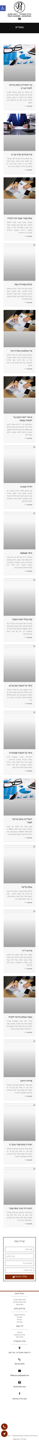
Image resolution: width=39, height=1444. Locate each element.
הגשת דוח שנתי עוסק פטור (20, 1208)
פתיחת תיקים (26, 1080)
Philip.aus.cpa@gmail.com (19, 1375)
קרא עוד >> (28, 106)
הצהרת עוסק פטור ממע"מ (20, 1144)
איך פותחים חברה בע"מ (21, 154)
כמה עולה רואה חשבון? (22, 619)
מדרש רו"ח (27, 950)
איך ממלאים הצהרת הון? (21, 351)
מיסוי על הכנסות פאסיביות (20, 753)
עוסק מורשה (26, 887)
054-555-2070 (19, 1364)
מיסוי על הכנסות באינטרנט (20, 685)
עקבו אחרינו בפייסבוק (19, 1399)
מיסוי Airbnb (26, 553)
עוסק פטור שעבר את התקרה (19, 218)
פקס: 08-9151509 (20, 1387)
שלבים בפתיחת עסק (23, 284)
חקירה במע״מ (26, 486)
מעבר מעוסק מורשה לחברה (20, 1017)
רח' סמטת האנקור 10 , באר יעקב (20, 1352)
